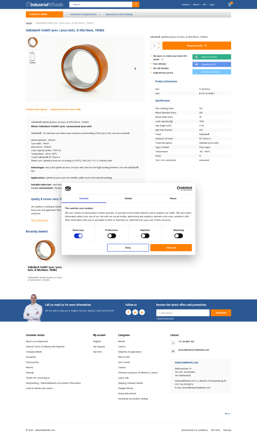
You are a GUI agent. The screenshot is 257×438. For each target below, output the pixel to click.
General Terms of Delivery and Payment (45, 346)
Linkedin (135, 312)
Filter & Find (124, 357)
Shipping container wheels (130, 383)
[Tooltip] (162, 59)
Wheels (121, 341)
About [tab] (173, 198)
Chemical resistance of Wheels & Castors (138, 372)
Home (29, 23)
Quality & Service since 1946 (65, 109)
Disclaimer (31, 357)
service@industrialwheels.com (193, 350)
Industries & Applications (130, 351)
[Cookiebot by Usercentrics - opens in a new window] (179, 188)
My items (97, 351)
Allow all (171, 247)
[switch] (112, 235)
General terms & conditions (194, 430)
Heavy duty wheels (127, 393)
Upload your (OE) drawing (119, 14)
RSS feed (215, 430)
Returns (29, 367)
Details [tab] (128, 198)
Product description (36, 109)
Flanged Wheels (125, 388)
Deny (128, 247)
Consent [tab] (83, 198)
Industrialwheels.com (45, 430)
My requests (99, 346)
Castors (122, 346)
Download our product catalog (133, 398)
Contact (122, 367)
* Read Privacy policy (165, 318)
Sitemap (30, 372)
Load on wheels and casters (39, 388)
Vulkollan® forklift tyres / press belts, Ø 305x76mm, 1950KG (45, 268)
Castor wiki (123, 377)
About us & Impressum (37, 341)
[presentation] (135, 68)
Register (97, 341)
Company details (34, 351)
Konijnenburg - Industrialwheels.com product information (53, 383)
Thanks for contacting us (38, 377)
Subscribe (221, 312)
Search (136, 4)
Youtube (142, 312)
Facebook (128, 312)
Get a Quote (124, 362)
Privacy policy (32, 362)
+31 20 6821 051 (186, 341)
